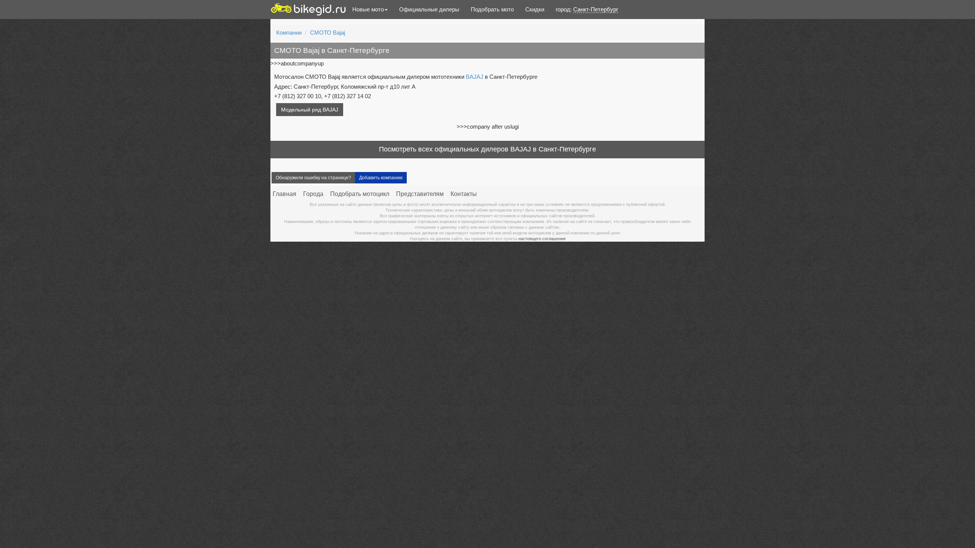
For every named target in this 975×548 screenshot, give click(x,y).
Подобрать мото (492, 9)
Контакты (464, 194)
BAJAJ (474, 76)
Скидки (534, 9)
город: (587, 9)
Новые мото (368, 9)
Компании (289, 32)
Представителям (420, 194)
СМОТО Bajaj (327, 32)
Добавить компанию (381, 177)
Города (313, 194)
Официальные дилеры (429, 9)
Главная (284, 194)
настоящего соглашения (542, 238)
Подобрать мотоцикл (359, 194)
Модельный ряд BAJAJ (309, 110)
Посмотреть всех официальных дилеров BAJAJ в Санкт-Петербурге (487, 149)
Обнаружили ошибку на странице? (313, 177)
